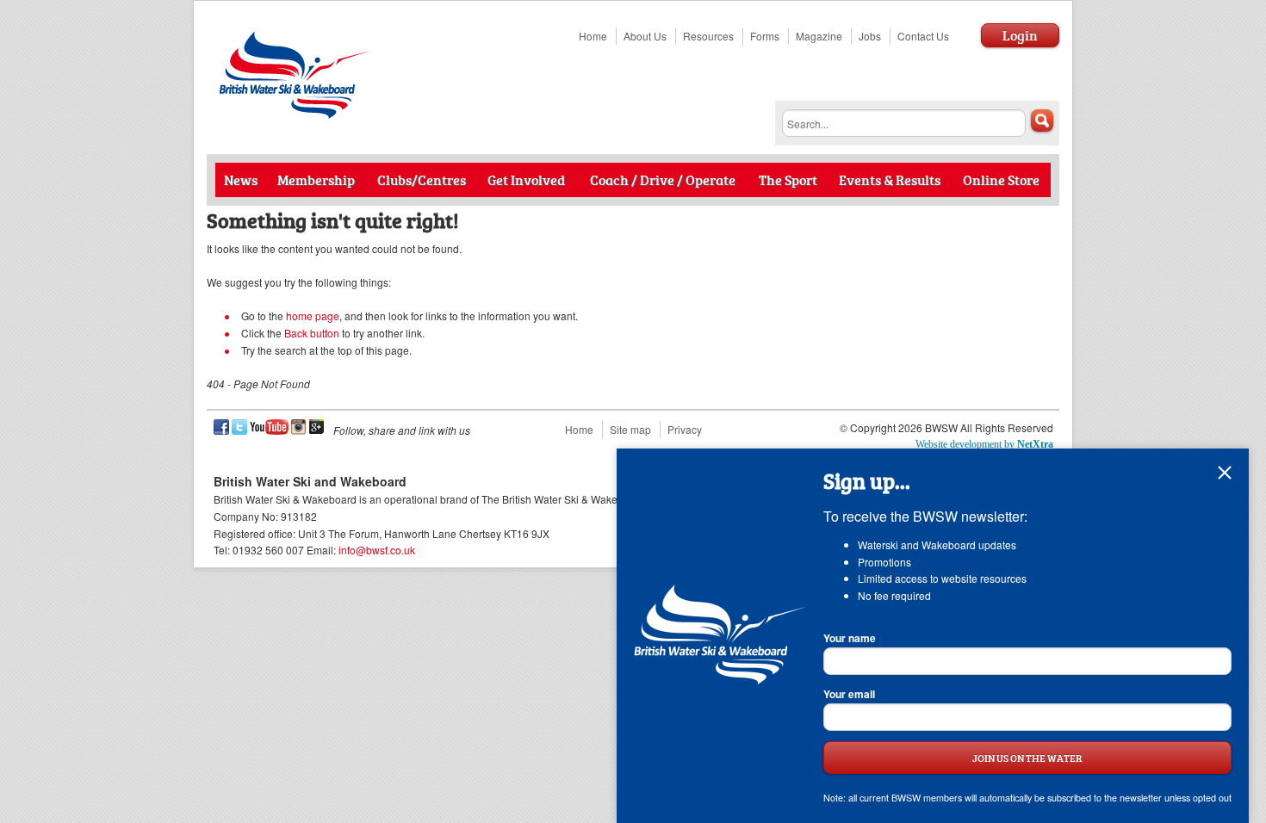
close (1225, 473)
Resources (708, 35)
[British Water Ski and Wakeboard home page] (295, 114)
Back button (311, 332)
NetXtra (1035, 444)
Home (593, 35)
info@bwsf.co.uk (376, 549)
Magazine (819, 35)
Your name (849, 638)
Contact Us (923, 35)
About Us (645, 35)
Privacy (684, 429)
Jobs (870, 35)
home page (312, 315)
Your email (849, 694)
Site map (630, 429)
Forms (764, 35)
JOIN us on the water (1027, 757)
